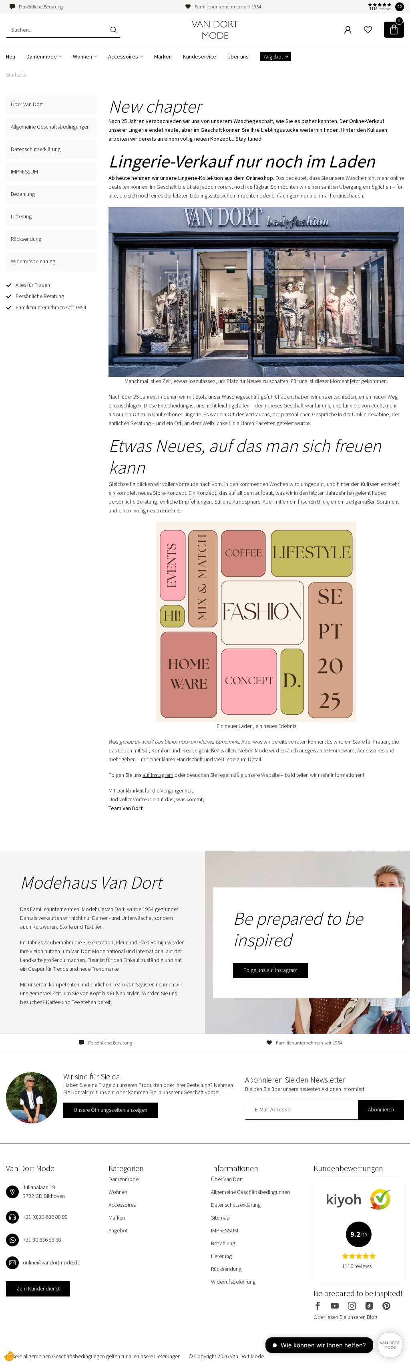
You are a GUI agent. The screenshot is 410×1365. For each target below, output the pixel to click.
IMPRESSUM (24, 171)
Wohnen (82, 56)
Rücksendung (26, 238)
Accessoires (123, 56)
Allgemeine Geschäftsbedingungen (50, 126)
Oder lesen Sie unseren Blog (345, 1317)
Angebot (273, 56)
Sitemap (220, 1217)
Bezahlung (23, 194)
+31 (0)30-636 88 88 (45, 1216)
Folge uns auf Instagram (270, 970)
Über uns (238, 56)
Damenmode (41, 56)
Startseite (16, 74)
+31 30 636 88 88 (42, 1239)
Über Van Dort (27, 104)
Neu (10, 56)
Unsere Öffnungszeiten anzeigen (110, 1109)
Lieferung (21, 216)
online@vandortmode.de (51, 1262)
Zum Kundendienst (38, 1288)
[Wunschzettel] (368, 30)
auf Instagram (158, 774)
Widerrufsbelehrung (33, 261)
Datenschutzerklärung (35, 149)
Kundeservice (199, 56)
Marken (163, 56)
